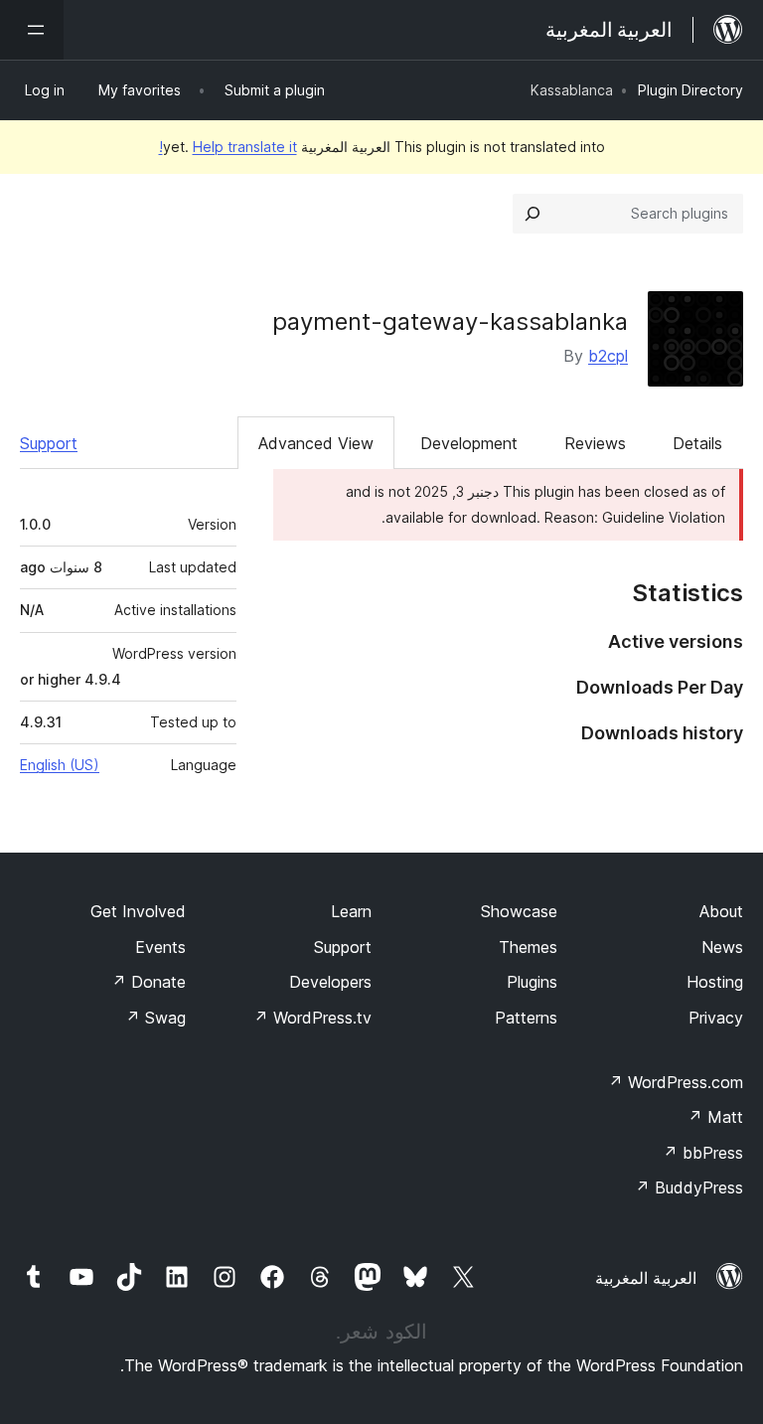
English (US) (59, 764)
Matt (715, 1117)
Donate (148, 982)
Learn (351, 911)
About (721, 911)
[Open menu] (32, 30)
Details (697, 443)
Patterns (526, 1018)
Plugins (532, 982)
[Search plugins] (532, 214)
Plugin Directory (690, 89)
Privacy (715, 1018)
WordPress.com (675, 1082)
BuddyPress (689, 1187)
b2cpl (608, 356)
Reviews (595, 443)
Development (469, 443)
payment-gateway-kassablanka (450, 321)
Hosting (715, 982)
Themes (528, 947)
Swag (155, 1018)
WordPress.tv (312, 1018)
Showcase (519, 911)
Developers (330, 982)
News (722, 947)
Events (160, 947)
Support (48, 443)
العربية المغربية (645, 1278)
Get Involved (138, 911)
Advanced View (316, 443)
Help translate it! (228, 146)
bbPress (703, 1153)
